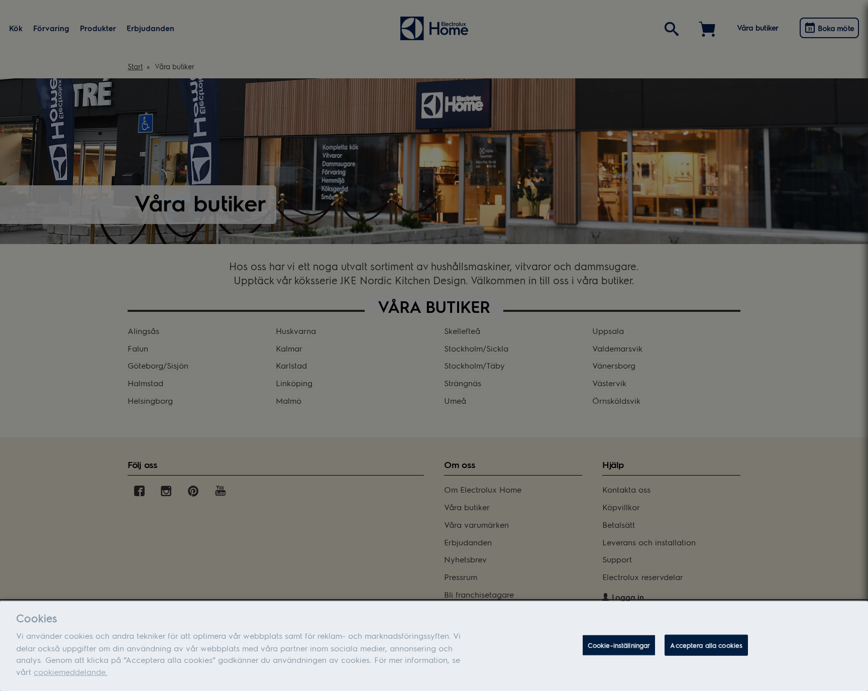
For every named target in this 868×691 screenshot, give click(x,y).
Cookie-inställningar (619, 645)
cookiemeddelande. (70, 671)
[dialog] (434, 646)
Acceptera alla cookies (706, 645)
